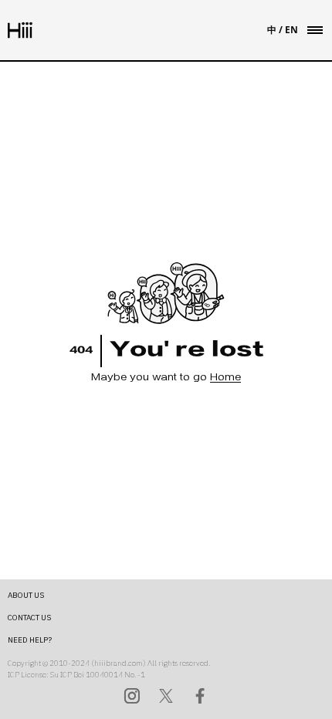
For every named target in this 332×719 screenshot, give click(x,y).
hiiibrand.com (118, 663)
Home (225, 378)
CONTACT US (29, 618)
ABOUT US (26, 595)
